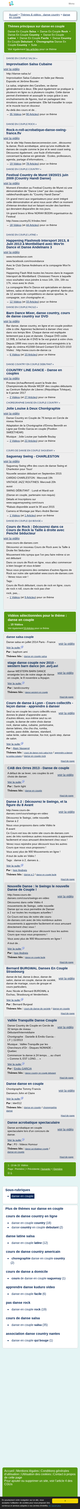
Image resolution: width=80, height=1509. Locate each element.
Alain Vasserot (21, 748)
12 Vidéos (15, 301)
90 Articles (32, 114)
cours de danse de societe (37, 1008)
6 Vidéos (15, 354)
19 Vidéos (15, 163)
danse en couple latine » (22, 235)
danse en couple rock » (21, 124)
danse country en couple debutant (40, 1073)
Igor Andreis (20, 870)
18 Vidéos (15, 225)
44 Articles (32, 225)
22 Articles (31, 440)
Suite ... (35, 44)
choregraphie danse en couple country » (33, 402)
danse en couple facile (46, 874)
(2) (37, 1227)
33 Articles (32, 301)
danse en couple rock (35, 756)
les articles (32, 49)
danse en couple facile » (22, 307)
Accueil (9, 1470)
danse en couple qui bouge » (24, 521)
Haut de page (66, 697)
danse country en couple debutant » (30, 364)
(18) (31, 1222)
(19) (29, 1309)
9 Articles (30, 597)
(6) (29, 1293)
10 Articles (31, 354)
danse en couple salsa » (21, 58)
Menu (71, 3)
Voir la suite (13, 647)
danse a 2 (29, 874)
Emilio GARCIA (23, 1068)
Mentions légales (27, 1470)
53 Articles (29, 628)
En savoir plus (55, 1506)
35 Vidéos (15, 114)
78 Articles (32, 163)
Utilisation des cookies (36, 1474)
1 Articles (30, 515)
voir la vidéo (12, 69)
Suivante (46, 1169)
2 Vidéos (15, 397)
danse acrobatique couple (36, 1149)
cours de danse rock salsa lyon (38, 753)
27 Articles (31, 397)
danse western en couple (36, 692)
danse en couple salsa (35, 656)
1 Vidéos (15, 515)
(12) (30, 1242)
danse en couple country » (23, 169)
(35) (30, 1324)
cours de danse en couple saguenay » (30, 450)
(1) (38, 1278)
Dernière (58, 1169)
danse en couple (33, 790)
